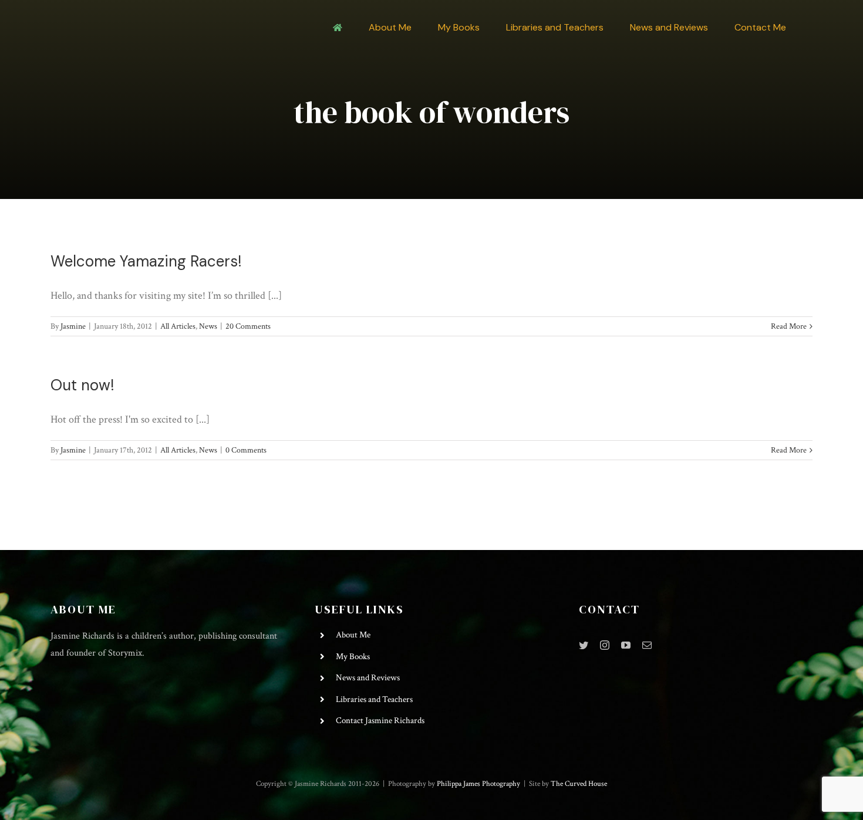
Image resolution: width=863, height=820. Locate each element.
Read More (789, 326)
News (208, 326)
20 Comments (248, 326)
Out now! (82, 385)
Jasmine (73, 326)
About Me (353, 634)
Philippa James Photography (478, 784)
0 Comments (246, 450)
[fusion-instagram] (604, 645)
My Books (353, 656)
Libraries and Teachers (374, 699)
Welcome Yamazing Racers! (146, 261)
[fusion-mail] (647, 645)
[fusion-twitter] (583, 645)
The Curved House (579, 784)
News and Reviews (368, 677)
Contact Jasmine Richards (380, 720)
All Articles (177, 326)
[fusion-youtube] (626, 645)
